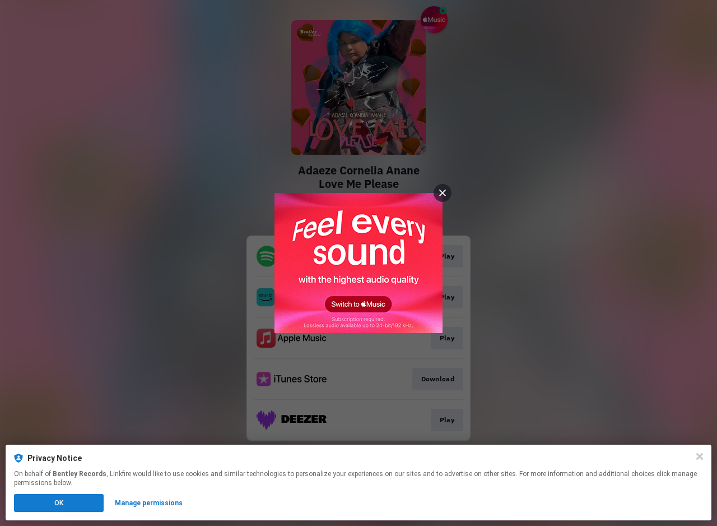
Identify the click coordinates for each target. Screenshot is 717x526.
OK (58, 503)
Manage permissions (149, 503)
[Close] (700, 456)
